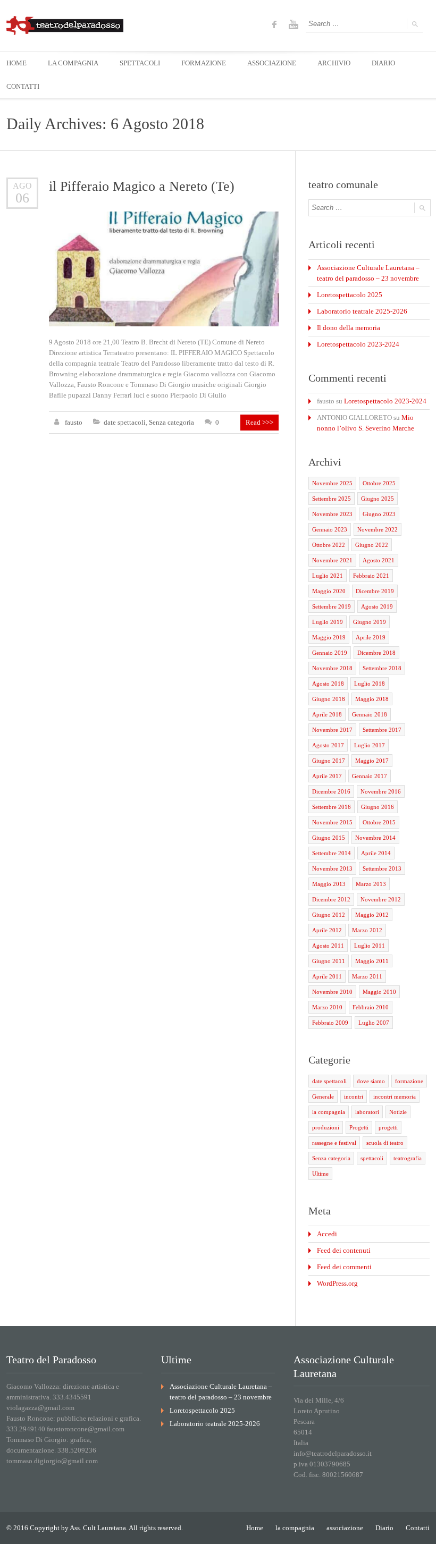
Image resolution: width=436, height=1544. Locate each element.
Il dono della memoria (348, 328)
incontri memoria (394, 1096)
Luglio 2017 (369, 745)
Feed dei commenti (344, 1267)
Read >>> (259, 422)
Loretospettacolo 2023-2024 (358, 344)
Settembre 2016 (331, 807)
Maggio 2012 (372, 915)
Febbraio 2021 (371, 575)
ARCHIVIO (333, 63)
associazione (344, 1528)
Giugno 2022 (371, 545)
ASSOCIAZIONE (271, 63)
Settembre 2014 (331, 853)
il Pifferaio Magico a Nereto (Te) (141, 186)
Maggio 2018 (372, 699)
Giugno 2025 (377, 498)
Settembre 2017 (382, 730)
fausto (73, 422)
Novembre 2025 (332, 483)
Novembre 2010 (332, 992)
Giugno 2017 (328, 760)
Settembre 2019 (331, 606)
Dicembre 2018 (376, 652)
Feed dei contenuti (344, 1250)
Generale (323, 1096)
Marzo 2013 (371, 884)
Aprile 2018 (327, 714)
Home (254, 1528)
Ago (22, 185)
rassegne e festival (334, 1143)
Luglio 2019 (327, 622)
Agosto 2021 (379, 560)
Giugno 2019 (369, 622)
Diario (384, 1528)
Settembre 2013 (382, 868)
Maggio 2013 (329, 884)
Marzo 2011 (367, 976)
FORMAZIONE (203, 63)
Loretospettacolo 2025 (349, 295)
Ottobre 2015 (379, 822)
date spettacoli (125, 422)
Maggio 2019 (329, 637)
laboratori (367, 1112)
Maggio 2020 (329, 591)
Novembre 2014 (375, 837)
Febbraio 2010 (371, 1007)
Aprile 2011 (327, 976)
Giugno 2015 (328, 837)
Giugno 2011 (328, 961)
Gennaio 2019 (329, 652)
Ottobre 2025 (379, 483)
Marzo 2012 (367, 930)
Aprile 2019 (370, 637)
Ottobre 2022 (328, 545)
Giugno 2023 (379, 514)
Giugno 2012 (328, 915)
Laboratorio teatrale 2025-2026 (362, 311)
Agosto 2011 (328, 945)
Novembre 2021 (332, 560)
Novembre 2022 (377, 529)
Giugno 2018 (328, 699)
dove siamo (371, 1081)
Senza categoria (171, 422)
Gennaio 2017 (369, 776)
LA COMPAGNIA (73, 63)
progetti (388, 1127)
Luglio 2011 (369, 945)
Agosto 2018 (328, 683)
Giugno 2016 (377, 807)
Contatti (418, 1528)
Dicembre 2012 (331, 899)
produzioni (325, 1127)
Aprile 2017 (327, 776)
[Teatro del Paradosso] (64, 25)
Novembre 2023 (332, 514)
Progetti (358, 1127)
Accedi (327, 1234)
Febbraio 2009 (330, 1022)
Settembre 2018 (382, 668)
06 (22, 198)
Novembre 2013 (332, 868)
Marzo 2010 (327, 1007)
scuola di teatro (385, 1143)
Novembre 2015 (332, 822)
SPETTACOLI (140, 63)
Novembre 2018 (332, 668)
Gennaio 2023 (329, 529)
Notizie (398, 1112)
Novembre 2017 (332, 730)
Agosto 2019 (377, 606)
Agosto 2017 (328, 745)
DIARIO (383, 63)
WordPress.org (337, 1283)
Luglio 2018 (369, 683)
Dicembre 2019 (375, 591)
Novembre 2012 (380, 899)
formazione (409, 1081)
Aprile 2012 (327, 930)
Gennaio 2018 (369, 714)
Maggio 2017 (372, 760)
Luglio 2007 (373, 1022)
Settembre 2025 (331, 498)
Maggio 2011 (372, 961)
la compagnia (328, 1112)
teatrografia (407, 1158)
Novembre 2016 (380, 791)
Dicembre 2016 (331, 791)
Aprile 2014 (376, 853)
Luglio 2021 (327, 575)
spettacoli (371, 1158)
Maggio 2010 (379, 992)
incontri (353, 1096)
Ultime (320, 1173)
